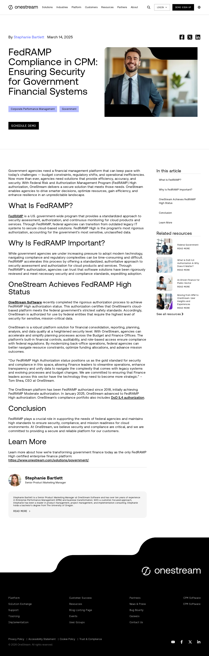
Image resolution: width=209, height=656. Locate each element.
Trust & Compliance (90, 639)
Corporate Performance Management (33, 109)
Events (73, 616)
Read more (20, 511)
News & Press (138, 604)
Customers (91, 7)
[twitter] (190, 37)
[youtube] (173, 642)
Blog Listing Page (80, 610)
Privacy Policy (16, 639)
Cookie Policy (67, 639)
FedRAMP (15, 216)
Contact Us (136, 622)
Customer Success (80, 597)
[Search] (149, 7)
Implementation (18, 622)
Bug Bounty (137, 610)
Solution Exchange (20, 604)
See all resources (169, 314)
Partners (122, 7)
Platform (76, 7)
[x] (190, 642)
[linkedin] (198, 37)
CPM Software (192, 597)
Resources (107, 7)
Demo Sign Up (183, 7)
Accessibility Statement (42, 639)
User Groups (77, 622)
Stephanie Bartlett (29, 37)
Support (13, 610)
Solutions (47, 7)
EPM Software (191, 604)
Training (14, 616)
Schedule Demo (23, 126)
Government (69, 109)
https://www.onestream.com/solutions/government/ (48, 460)
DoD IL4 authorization (127, 397)
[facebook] (182, 37)
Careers (135, 616)
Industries (62, 7)
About (134, 7)
